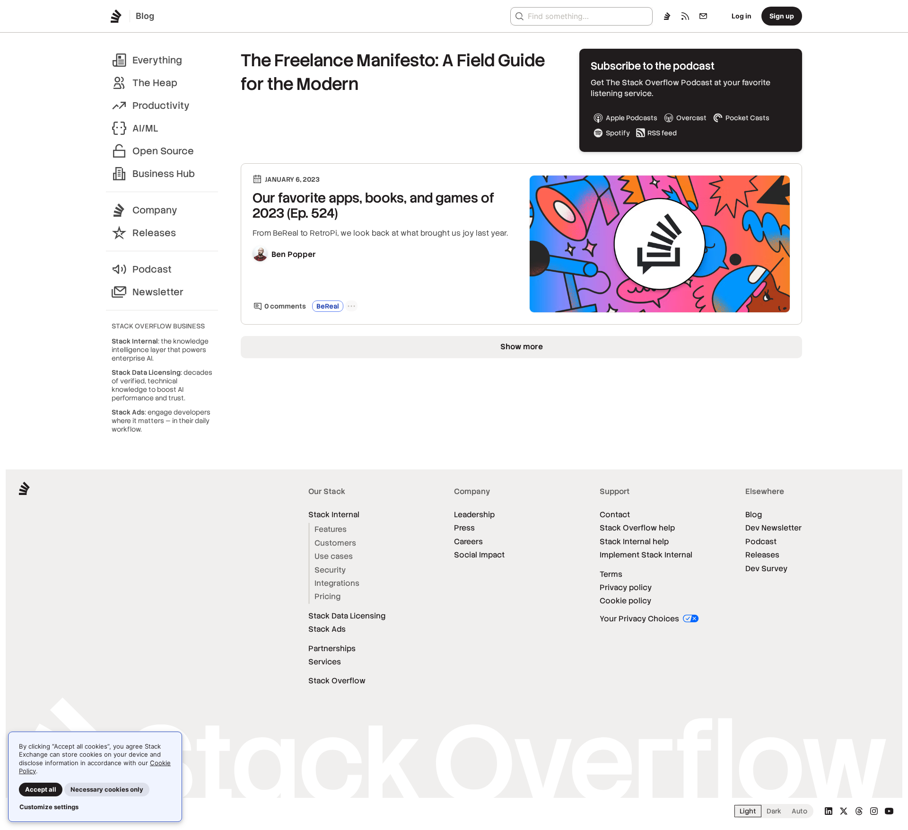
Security (330, 570)
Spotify (618, 133)
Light (748, 811)
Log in (741, 16)
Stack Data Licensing (346, 616)
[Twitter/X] (843, 811)
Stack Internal (333, 515)
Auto (799, 811)
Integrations (336, 583)
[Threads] (858, 811)
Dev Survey (766, 569)
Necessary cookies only (106, 789)
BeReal (327, 306)
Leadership (474, 515)
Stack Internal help (634, 542)
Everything (157, 60)
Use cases (333, 556)
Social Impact (479, 555)
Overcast (691, 118)
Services (324, 662)
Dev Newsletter (773, 528)
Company (154, 210)
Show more (521, 347)
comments (285, 306)
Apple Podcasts (631, 118)
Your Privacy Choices (640, 619)
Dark (774, 811)
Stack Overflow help (637, 528)
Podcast (152, 269)
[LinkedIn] (828, 811)
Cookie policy (625, 601)
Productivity (161, 105)
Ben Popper (293, 254)
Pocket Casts (747, 118)
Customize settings (49, 807)
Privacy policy (626, 587)
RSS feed (662, 133)
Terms (611, 574)
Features (330, 529)
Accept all (40, 789)
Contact (615, 515)
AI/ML (145, 128)
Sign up (781, 16)
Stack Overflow (337, 681)
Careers (468, 542)
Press (464, 528)
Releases (154, 233)
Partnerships (332, 648)
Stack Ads (327, 629)
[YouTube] (889, 811)
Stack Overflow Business (158, 326)
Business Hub (163, 174)
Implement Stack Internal (646, 555)
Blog (753, 515)
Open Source (163, 151)
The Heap (154, 83)
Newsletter (157, 292)
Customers (335, 543)
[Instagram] (874, 811)
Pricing (327, 596)
